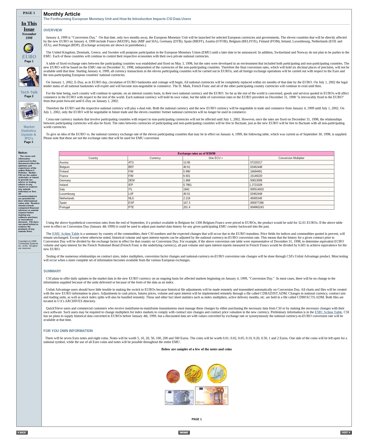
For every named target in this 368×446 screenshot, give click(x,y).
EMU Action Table (65, 233)
